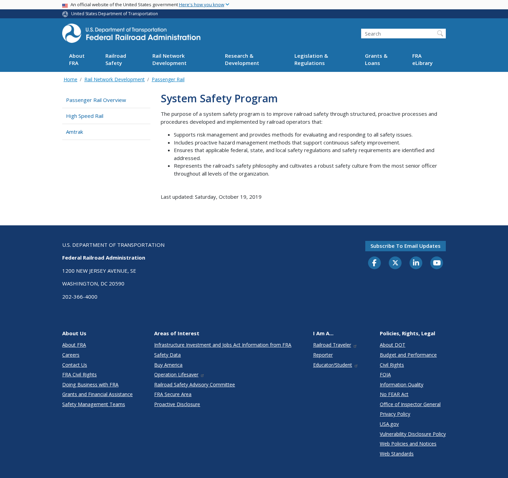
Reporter (323, 355)
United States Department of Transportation (114, 14)
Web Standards (397, 453)
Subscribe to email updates (405, 245)
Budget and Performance (408, 355)
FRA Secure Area (172, 394)
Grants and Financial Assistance (97, 394)
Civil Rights (392, 365)
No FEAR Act (394, 394)
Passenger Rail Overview (96, 99)
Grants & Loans (376, 60)
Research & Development (242, 60)
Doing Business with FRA (90, 384)
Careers (70, 355)
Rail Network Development (169, 60)
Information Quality (401, 384)
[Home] (131, 35)
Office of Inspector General (410, 404)
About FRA (77, 60)
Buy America (168, 365)
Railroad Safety (115, 60)
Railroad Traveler (332, 344)
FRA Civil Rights (79, 374)
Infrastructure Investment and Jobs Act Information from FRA (222, 344)
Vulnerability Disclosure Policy (413, 434)
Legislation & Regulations (311, 60)
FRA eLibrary (422, 60)
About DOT (392, 344)
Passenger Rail (168, 79)
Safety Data (167, 355)
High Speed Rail (84, 115)
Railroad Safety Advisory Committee (194, 384)
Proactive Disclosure (177, 404)
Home (70, 79)
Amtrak (74, 131)
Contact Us (74, 365)
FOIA (385, 374)
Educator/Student (332, 365)
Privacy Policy (395, 414)
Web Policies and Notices (408, 443)
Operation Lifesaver (176, 374)
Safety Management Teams (93, 404)
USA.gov (389, 424)
